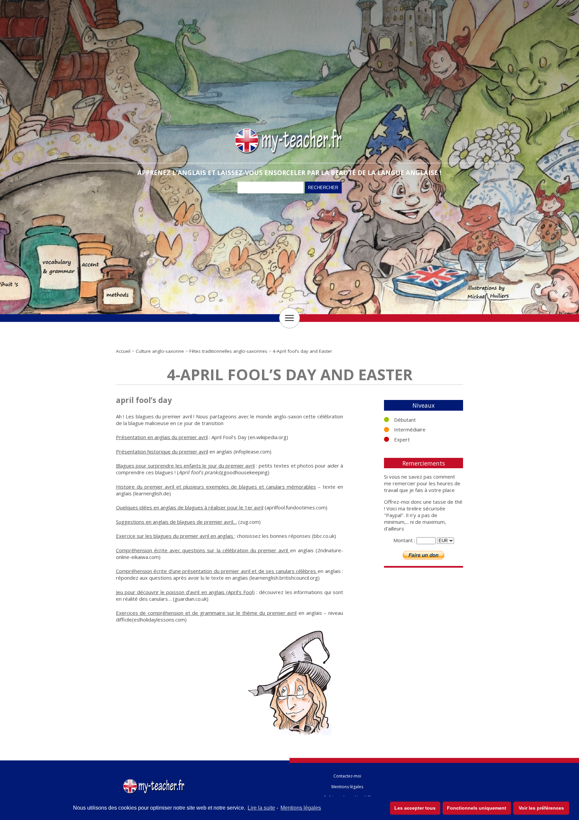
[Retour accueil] (154, 780)
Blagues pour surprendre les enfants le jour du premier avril (185, 465)
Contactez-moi (347, 776)
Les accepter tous (415, 808)
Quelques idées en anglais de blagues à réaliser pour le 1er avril (189, 507)
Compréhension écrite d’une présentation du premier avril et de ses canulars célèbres (217, 571)
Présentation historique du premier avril (162, 451)
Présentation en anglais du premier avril (162, 437)
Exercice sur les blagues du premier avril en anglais (175, 535)
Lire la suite (261, 808)
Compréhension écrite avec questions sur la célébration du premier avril (203, 550)
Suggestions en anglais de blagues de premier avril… (176, 521)
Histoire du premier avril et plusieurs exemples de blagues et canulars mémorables (216, 486)
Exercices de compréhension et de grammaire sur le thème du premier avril (206, 612)
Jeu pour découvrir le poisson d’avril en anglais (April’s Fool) (185, 592)
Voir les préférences (541, 808)
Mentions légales (300, 808)
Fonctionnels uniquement (476, 808)
